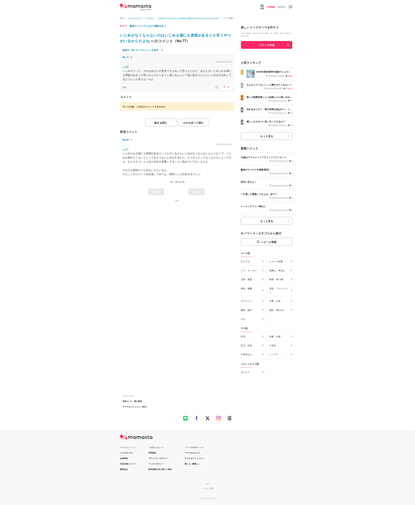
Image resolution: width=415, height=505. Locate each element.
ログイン (282, 6)
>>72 (125, 66)
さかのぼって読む (193, 122)
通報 (124, 87)
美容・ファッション (278, 290)
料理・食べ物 (276, 279)
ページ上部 (207, 488)
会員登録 (271, 6)
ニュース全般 (276, 261)
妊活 (243, 336)
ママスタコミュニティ (194, 458)
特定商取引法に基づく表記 (160, 469)
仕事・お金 (275, 300)
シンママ (273, 354)
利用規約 (152, 453)
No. (126, 57)
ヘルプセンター (127, 453)
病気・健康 (246, 288)
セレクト (245, 372)
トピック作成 (266, 45)
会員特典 (124, 458)
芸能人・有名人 (277, 270)
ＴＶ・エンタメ (249, 270)
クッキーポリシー (156, 464)
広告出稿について (128, 464)
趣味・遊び (246, 309)
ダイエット (246, 300)
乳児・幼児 (246, 345)
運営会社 (124, 469)
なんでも (245, 261)
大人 (243, 318)
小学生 (272, 345)
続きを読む (160, 122)
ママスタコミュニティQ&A (134, 407)
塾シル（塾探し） (192, 464)
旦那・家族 (246, 279)
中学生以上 (246, 354)
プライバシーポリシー (158, 458)
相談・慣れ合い (277, 309)
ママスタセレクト (192, 453)
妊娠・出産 (275, 336)
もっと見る (266, 136)
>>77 (125, 149)
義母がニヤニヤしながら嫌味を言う (148, 25)
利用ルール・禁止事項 (132, 401)
